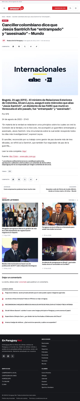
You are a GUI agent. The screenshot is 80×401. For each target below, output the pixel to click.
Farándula (45, 358)
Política (44, 346)
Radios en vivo (60, 8)
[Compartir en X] (24, 46)
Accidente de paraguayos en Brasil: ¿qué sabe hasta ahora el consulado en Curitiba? (59, 263)
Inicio (3, 16)
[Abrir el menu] (4, 8)
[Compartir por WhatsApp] (13, 46)
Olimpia (44, 375)
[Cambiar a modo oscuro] (75, 8)
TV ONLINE (5, 381)
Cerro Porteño (46, 373)
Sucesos (44, 361)
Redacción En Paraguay (15, 40)
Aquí (24, 151)
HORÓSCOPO (6, 378)
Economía (45, 355)
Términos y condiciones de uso (38, 398)
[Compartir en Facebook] (19, 46)
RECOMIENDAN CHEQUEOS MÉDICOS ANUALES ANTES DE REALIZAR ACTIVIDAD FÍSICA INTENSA (39, 304)
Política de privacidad (8, 398)
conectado (23, 282)
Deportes (45, 349)
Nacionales (45, 343)
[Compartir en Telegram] (30, 46)
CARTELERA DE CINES (9, 375)
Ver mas (71, 200)
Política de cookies (21, 398)
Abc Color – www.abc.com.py (22, 156)
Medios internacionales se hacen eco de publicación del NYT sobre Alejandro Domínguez (19, 265)
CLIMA (4, 384)
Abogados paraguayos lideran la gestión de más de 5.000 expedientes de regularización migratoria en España (19, 230)
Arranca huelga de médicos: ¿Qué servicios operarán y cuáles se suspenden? (31, 322)
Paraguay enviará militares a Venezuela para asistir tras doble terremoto (58, 228)
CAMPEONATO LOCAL (9, 373)
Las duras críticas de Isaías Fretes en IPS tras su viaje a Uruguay (26, 299)
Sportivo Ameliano (48, 387)
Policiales (45, 352)
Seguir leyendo (10, 200)
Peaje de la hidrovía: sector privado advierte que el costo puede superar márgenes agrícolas (35, 293)
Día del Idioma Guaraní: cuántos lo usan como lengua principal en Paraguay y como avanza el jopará (38, 310)
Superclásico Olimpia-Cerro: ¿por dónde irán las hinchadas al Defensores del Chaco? (33, 316)
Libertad (44, 378)
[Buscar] (70, 8)
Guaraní (44, 381)
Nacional (44, 384)
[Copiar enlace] (36, 46)
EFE (10, 171)
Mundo (9, 16)
